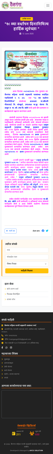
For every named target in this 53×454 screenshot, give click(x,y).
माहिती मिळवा (27, 270)
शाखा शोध (11, 299)
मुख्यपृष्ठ (7, 359)
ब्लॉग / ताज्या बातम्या (11, 374)
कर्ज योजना (8, 370)
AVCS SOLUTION (36, 450)
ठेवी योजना (8, 367)
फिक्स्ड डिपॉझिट (13, 294)
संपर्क (6, 378)
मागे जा (12, 231)
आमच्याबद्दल (8, 363)
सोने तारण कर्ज (12, 289)
